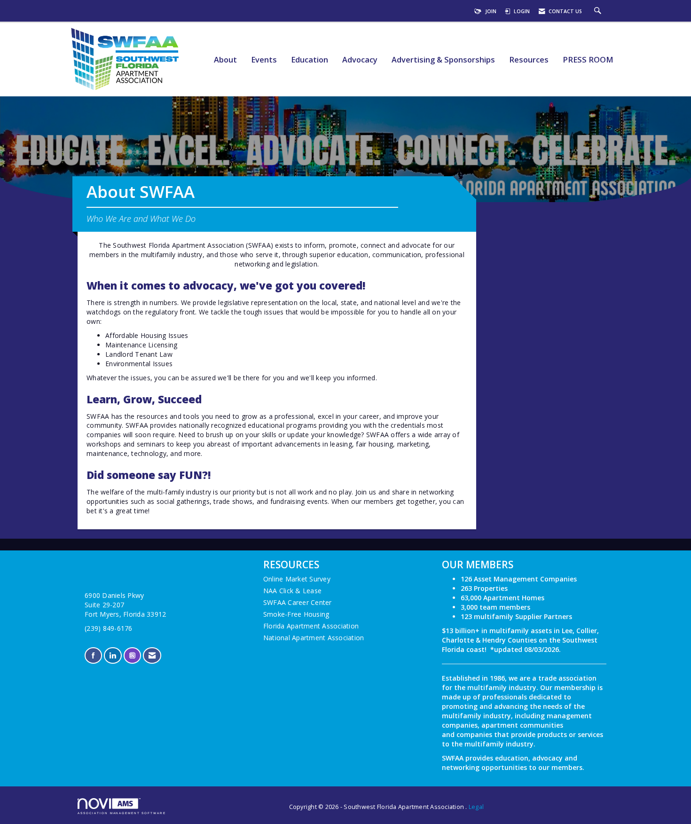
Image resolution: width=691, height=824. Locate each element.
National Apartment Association (313, 637)
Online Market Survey (296, 578)
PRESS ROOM (588, 60)
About (225, 60)
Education (309, 60)
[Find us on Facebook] (93, 655)
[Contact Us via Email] (152, 655)
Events (264, 60)
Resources (529, 60)
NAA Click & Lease (292, 590)
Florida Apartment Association (311, 625)
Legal (476, 807)
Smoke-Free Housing (296, 614)
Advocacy (359, 60)
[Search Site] (599, 11)
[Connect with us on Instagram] (132, 655)
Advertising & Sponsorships (443, 60)
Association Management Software (122, 813)
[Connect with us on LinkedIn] (112, 655)
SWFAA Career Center (297, 602)
